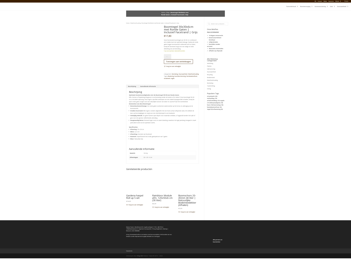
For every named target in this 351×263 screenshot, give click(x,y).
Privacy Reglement (157, 229)
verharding (212, 98)
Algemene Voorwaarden (145, 229)
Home (163, 12)
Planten (209, 66)
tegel (210, 109)
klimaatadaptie (216, 103)
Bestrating (175, 74)
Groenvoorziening (320, 6)
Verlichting (210, 63)
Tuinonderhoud (291, 6)
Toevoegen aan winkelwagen (178, 61)
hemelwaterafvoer (191, 76)
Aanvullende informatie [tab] (148, 86)
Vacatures (331, 1)
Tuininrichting (211, 86)
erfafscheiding (213, 100)
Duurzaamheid (341, 6)
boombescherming (180, 76)
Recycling (210, 74)
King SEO (140, 256)
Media (325, 1)
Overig (209, 89)
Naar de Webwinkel (213, 32)
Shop (167, 12)
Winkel (337, 1)
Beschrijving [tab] (132, 86)
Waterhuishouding (135, 23)
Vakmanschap (211, 69)
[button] (172, 66)
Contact (320, 1)
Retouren (128, 231)
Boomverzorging (305, 6)
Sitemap (165, 229)
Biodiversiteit (211, 77)
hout (210, 105)
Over (331, 6)
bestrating (218, 105)
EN (315, 1)
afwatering (170, 76)
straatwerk (167, 78)
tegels (172, 78)
